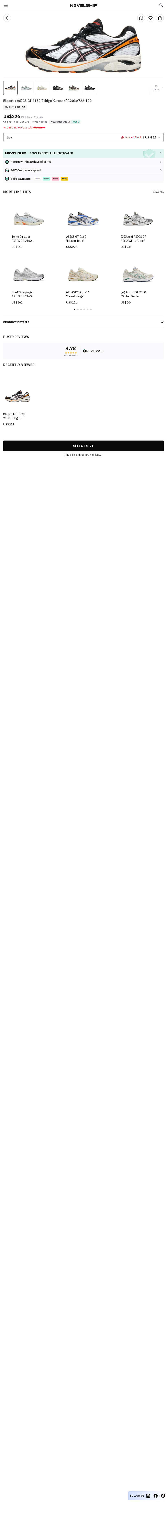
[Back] (7, 18)
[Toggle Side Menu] (5, 5)
